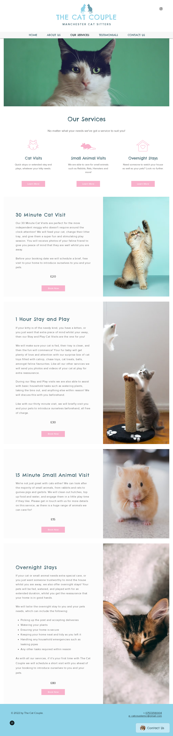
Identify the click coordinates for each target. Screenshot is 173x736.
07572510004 (153, 713)
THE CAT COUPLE (86, 17)
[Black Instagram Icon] (161, 9)
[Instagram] (12, 723)
